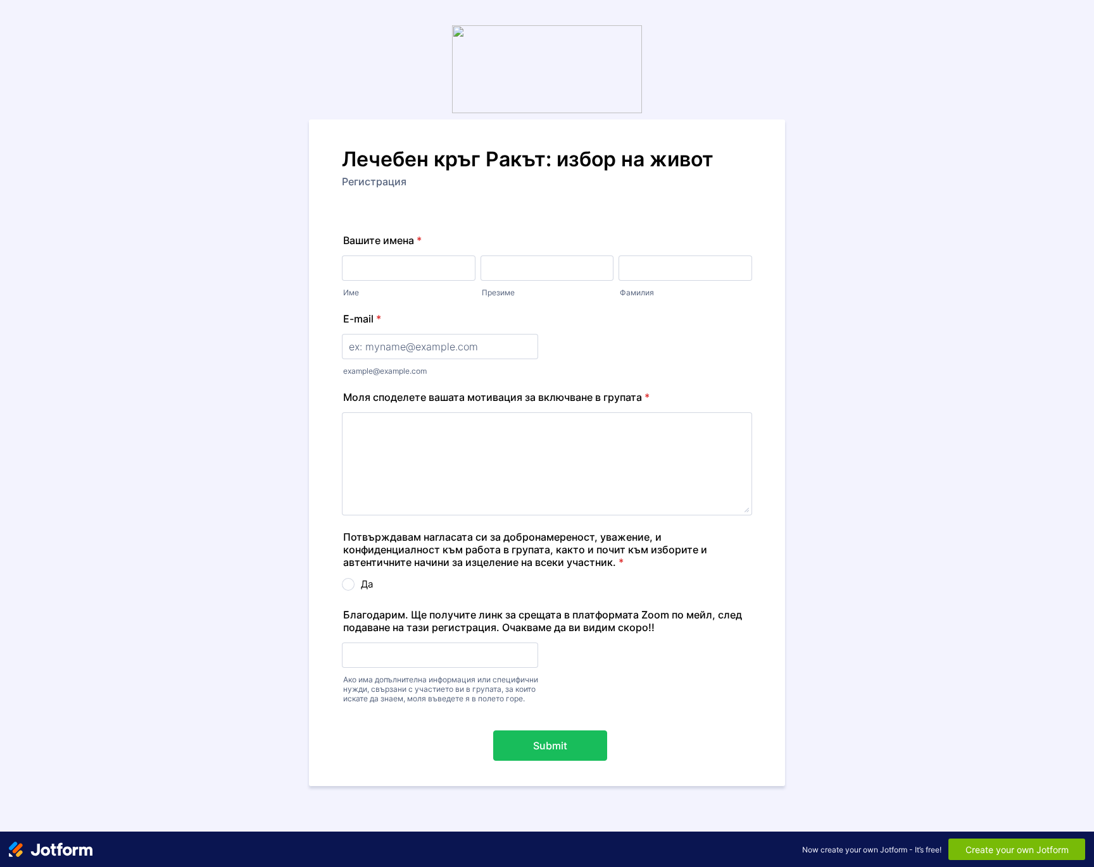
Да (367, 584)
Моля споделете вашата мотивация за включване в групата (496, 397)
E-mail (362, 318)
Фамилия (637, 292)
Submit (550, 745)
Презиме (498, 292)
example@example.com (385, 371)
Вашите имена (382, 240)
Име (351, 292)
